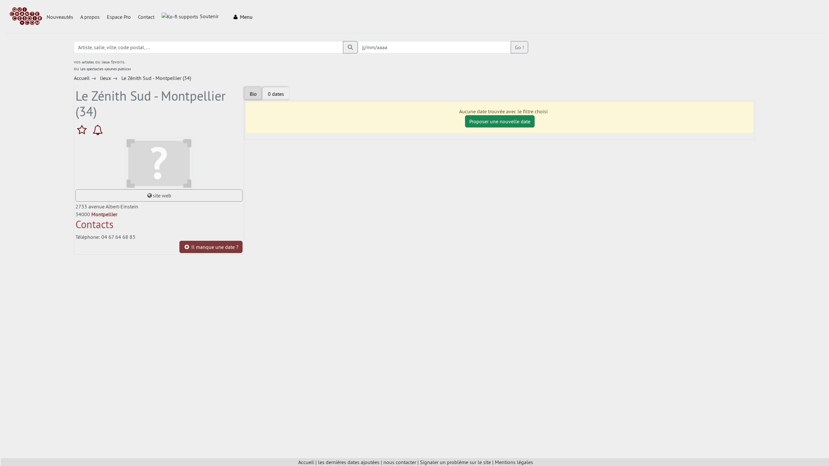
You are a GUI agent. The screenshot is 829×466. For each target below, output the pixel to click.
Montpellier (104, 214)
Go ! (519, 47)
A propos (90, 17)
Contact (146, 17)
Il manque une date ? (214, 247)
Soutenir (209, 16)
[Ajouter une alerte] (97, 130)
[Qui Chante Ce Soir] (26, 17)
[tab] (276, 94)
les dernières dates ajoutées (349, 462)
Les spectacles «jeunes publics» (105, 68)
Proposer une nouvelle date (499, 121)
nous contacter (399, 462)
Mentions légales (514, 462)
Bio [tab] (253, 94)
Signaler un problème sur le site (455, 462)
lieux (106, 62)
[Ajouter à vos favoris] (83, 129)
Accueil (306, 462)
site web (162, 195)
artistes (88, 62)
